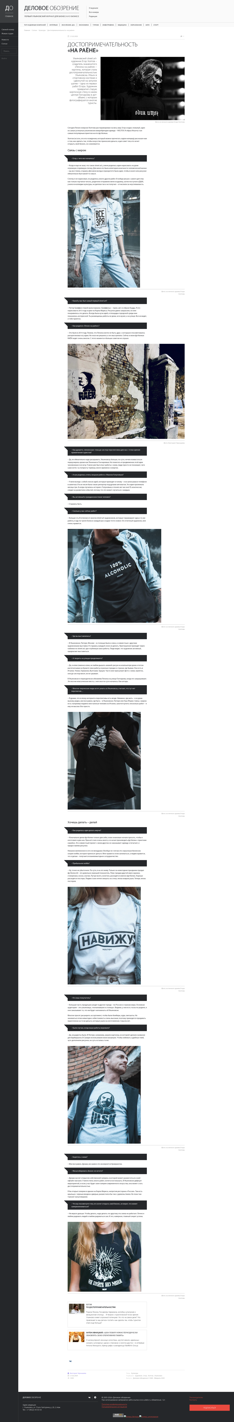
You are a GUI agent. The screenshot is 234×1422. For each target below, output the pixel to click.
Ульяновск (158, 1375)
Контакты (193, 1400)
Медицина (122, 25)
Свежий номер (8, 29)
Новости (5, 39)
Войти (4, 58)
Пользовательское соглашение (114, 1406)
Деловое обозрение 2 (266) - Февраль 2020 (149, 1378)
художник (138, 1375)
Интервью (53, 25)
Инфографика (108, 25)
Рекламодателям (196, 1397)
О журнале (93, 8)
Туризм (96, 25)
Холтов (150, 1375)
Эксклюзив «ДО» (68, 25)
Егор (145, 1375)
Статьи (4, 43)
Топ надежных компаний (35, 25)
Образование (136, 25)
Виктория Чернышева (78, 1373)
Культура (42, 30)
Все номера (94, 12)
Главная (27, 30)
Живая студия (7, 33)
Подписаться (209, 1407)
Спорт (155, 25)
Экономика (84, 25)
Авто (148, 25)
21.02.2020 (74, 36)
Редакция (93, 16)
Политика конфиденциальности (114, 1404)
